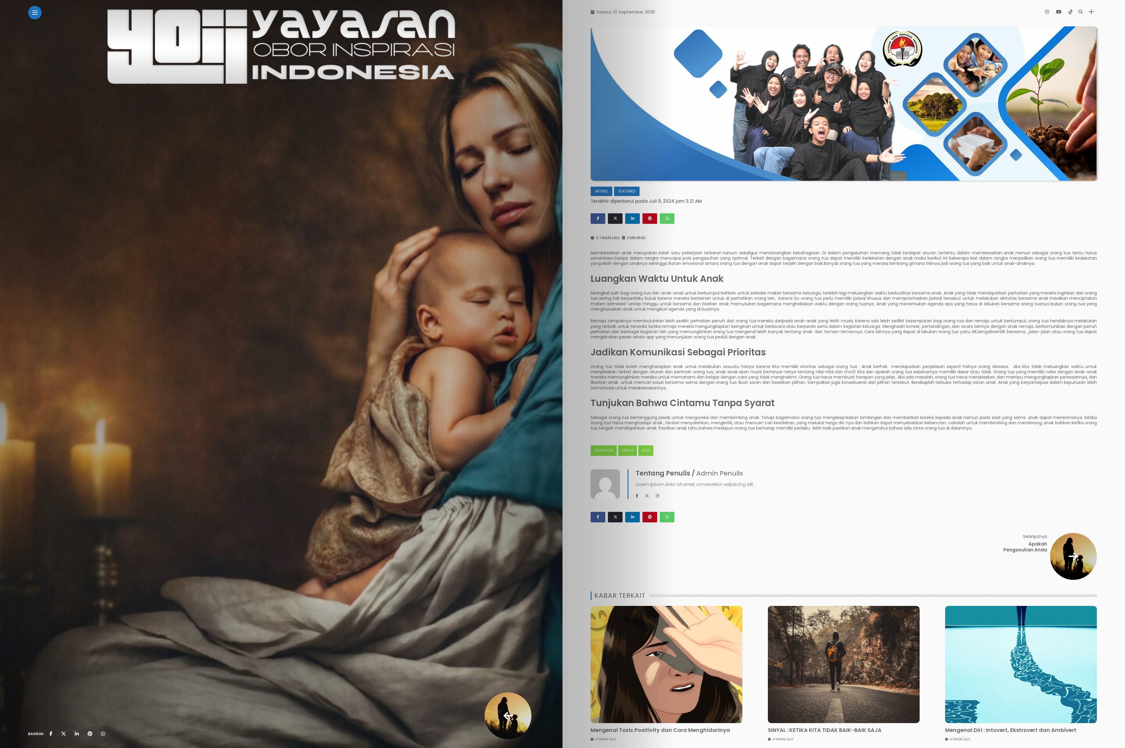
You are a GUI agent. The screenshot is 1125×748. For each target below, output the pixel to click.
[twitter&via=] (63, 734)
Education (603, 450)
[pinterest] (90, 734)
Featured (626, 191)
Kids (646, 450)
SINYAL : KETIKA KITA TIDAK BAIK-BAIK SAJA (825, 730)
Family (627, 450)
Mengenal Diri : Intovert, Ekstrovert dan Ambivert (1010, 730)
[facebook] (51, 734)
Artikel (601, 191)
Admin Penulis (719, 473)
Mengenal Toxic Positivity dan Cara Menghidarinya (660, 730)
